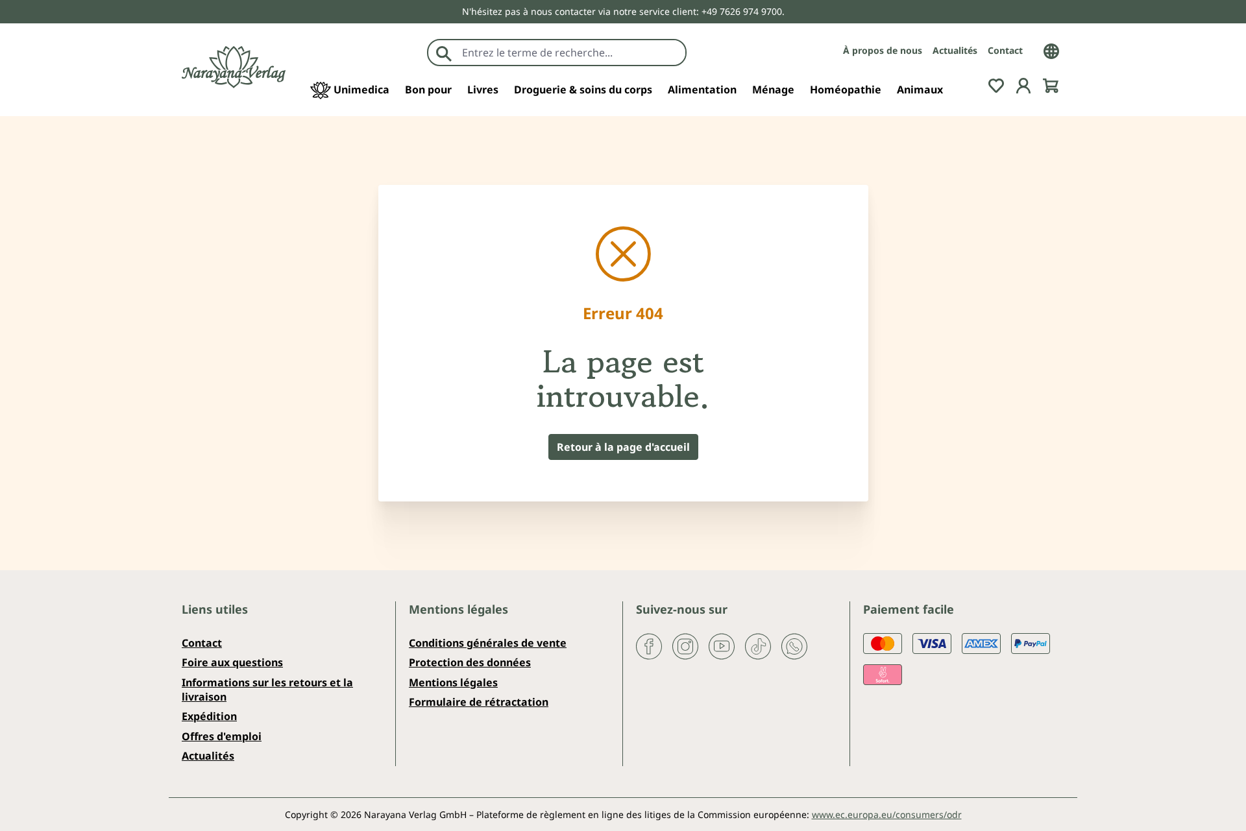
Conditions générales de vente (488, 643)
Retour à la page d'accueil (623, 447)
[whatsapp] (794, 645)
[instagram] (685, 645)
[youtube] (722, 645)
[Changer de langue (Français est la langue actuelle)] (1051, 50)
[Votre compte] (1023, 84)
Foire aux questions (232, 662)
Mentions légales (453, 682)
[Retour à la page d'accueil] (234, 67)
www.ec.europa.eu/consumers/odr (887, 814)
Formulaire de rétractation (478, 702)
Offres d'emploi (222, 736)
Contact (1005, 50)
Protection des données (470, 662)
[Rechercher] (444, 52)
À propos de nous (882, 50)
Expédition (209, 716)
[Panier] (1050, 84)
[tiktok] (758, 645)
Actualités (955, 50)
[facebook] (649, 645)
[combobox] (570, 52)
